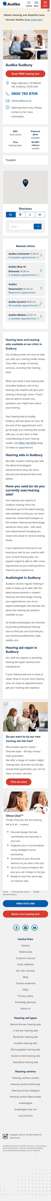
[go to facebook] (16, 928)
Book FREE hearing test (25, 74)
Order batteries (25, 964)
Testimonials (25, 952)
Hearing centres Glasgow (26, 1090)
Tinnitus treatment (26, 983)
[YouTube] (34, 928)
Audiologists (25, 1103)
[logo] (11, 4)
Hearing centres (25, 1071)
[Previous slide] (4, 809)
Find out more (19, 782)
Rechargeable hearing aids (25, 1049)
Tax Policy (31, 1146)
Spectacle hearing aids (25, 1062)
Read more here (33, 19)
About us (25, 1008)
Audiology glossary (25, 1002)
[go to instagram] (25, 928)
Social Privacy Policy (10, 1148)
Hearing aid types (25, 1018)
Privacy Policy (41, 1146)
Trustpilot (11, 160)
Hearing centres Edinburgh (25, 1084)
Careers (25, 945)
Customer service (25, 958)
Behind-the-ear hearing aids (25, 1024)
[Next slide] (46, 809)
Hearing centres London (25, 1078)
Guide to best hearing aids (25, 1056)
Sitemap (22, 1148)
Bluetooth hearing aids (25, 1037)
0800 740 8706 (24, 93)
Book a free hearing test (26, 914)
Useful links (25, 939)
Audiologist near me (25, 1109)
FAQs (25, 989)
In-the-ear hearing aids (25, 1030)
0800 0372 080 (25, 903)
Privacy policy (25, 996)
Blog (25, 977)
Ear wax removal (25, 970)
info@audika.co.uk (21, 100)
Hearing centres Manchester (25, 1096)
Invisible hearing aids (25, 1043)
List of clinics (26, 1115)
